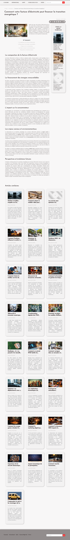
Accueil (5, 8)
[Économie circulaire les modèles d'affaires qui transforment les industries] (55, 307)
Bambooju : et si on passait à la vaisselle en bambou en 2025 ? (14, 352)
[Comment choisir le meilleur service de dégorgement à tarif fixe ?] (15, 270)
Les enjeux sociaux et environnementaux (27, 48)
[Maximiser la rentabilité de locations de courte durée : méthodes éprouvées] (35, 232)
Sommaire (27, 40)
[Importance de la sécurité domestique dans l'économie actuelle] (15, 458)
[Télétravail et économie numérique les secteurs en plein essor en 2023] (15, 307)
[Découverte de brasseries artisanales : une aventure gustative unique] (35, 270)
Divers (42, 2)
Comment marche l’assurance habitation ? (53, 465)
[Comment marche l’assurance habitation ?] (55, 458)
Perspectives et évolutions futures (26, 49)
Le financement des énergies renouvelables (26, 44)
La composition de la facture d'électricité (27, 42)
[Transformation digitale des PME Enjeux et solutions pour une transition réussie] (35, 307)
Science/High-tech (33, 2)
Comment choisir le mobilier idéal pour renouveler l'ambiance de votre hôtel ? (58, 67)
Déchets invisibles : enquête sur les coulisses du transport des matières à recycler (58, 47)
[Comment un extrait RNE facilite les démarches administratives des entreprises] (35, 345)
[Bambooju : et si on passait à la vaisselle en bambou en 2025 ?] (15, 345)
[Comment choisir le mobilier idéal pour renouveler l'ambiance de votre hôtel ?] (58, 57)
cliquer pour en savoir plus (24, 73)
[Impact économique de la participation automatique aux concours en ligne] (35, 458)
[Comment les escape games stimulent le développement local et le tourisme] (15, 420)
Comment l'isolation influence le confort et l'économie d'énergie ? (14, 240)
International (15, 2)
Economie (6, 2)
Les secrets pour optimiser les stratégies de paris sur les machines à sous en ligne (57, 87)
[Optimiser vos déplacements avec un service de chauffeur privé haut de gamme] (15, 383)
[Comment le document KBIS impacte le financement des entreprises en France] (55, 420)
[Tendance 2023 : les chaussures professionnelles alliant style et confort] (55, 232)
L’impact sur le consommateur (27, 46)
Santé (23, 2)
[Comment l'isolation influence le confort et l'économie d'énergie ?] (15, 232)
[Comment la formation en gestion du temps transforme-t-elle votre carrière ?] (55, 270)
